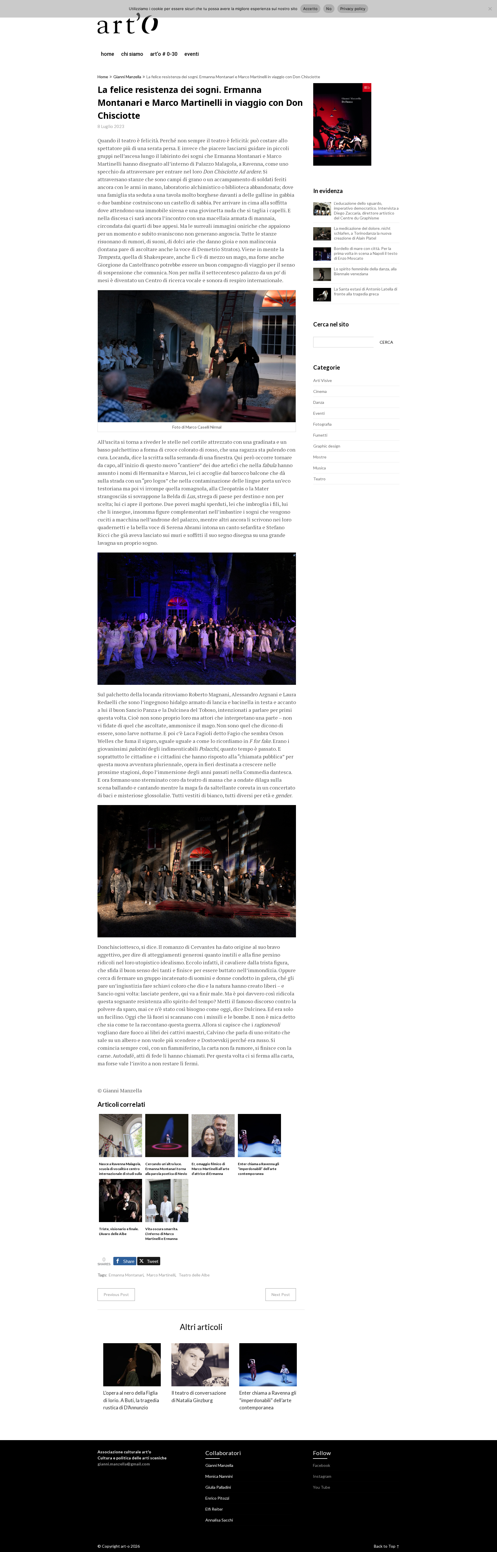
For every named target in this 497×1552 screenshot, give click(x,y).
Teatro (319, 478)
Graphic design (326, 446)
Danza (318, 402)
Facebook (321, 1465)
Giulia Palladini (218, 1487)
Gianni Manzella (127, 76)
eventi (191, 54)
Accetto (310, 8)
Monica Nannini (219, 1476)
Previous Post (116, 1294)
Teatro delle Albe (194, 1274)
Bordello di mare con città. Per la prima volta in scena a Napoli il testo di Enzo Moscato (365, 253)
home (107, 54)
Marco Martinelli (161, 1274)
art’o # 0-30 (163, 54)
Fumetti (320, 435)
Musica (319, 467)
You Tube (321, 1487)
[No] (490, 9)
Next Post (281, 1294)
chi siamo (132, 54)
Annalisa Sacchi (219, 1519)
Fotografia (322, 424)
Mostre (319, 456)
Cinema (320, 391)
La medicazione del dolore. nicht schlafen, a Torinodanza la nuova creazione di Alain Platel (362, 233)
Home (103, 76)
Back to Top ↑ (386, 1546)
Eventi (319, 413)
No (329, 8)
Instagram (322, 1476)
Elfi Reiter (214, 1509)
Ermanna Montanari (126, 1274)
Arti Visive (322, 380)
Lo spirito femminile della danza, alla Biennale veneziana (365, 271)
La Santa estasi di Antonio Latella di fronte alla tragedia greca (365, 291)
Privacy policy (353, 8)
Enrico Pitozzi (217, 1498)
